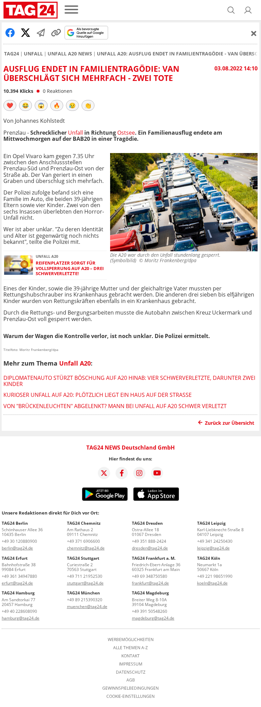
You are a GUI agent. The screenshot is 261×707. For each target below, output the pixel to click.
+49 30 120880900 (19, 541)
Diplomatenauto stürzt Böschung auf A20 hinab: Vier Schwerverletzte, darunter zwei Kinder (129, 381)
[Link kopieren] (56, 32)
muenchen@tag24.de (87, 606)
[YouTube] (157, 473)
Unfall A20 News (70, 53)
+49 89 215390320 (84, 600)
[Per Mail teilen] (41, 32)
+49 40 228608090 (19, 611)
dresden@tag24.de (150, 548)
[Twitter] (104, 473)
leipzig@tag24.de (213, 548)
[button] (248, 10)
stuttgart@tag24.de (85, 583)
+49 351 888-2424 (149, 541)
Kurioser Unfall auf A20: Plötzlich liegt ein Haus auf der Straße (97, 395)
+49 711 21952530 (84, 576)
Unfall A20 (75, 363)
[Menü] (71, 10)
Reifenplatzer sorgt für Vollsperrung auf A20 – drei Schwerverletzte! (70, 268)
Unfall (33, 53)
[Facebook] (122, 473)
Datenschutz (130, 672)
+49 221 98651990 (214, 576)
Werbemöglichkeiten (131, 639)
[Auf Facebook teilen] (10, 32)
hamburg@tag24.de (20, 618)
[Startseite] (30, 10)
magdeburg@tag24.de (153, 618)
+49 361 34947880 (19, 576)
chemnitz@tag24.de (86, 548)
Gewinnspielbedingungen (130, 688)
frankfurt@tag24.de (150, 583)
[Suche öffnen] (231, 10)
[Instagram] (139, 473)
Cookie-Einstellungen (130, 696)
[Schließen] (254, 33)
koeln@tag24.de (212, 583)
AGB (130, 680)
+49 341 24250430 (214, 541)
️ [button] (9, 105)
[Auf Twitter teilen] (25, 32)
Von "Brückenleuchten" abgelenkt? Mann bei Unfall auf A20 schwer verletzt (115, 406)
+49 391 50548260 (149, 611)
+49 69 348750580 (149, 576)
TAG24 (11, 53)
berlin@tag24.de (17, 548)
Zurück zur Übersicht (229, 423)
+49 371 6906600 (83, 541)
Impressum (130, 664)
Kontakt (130, 656)
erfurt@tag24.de (17, 583)
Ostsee (126, 132)
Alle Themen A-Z (130, 647)
